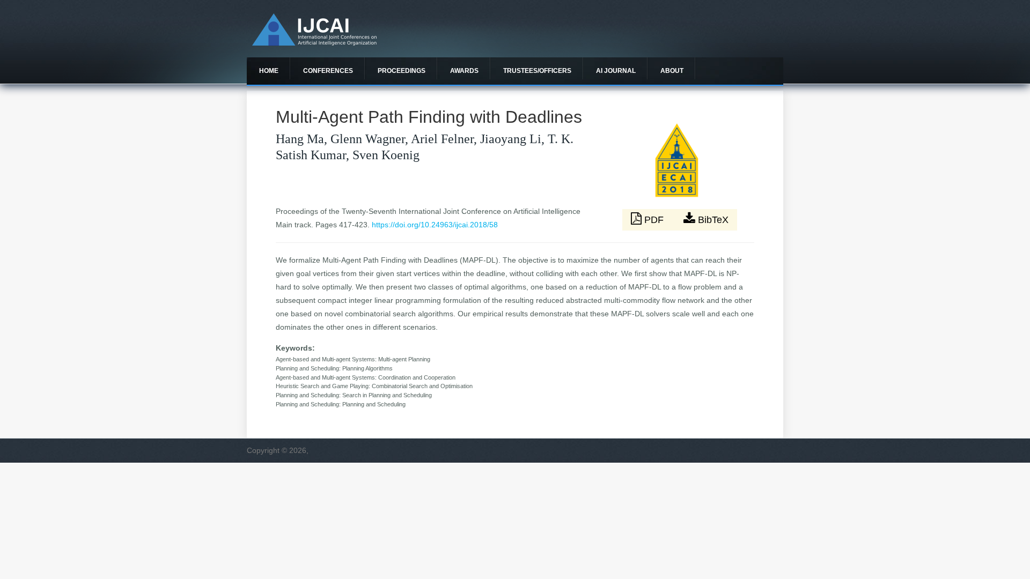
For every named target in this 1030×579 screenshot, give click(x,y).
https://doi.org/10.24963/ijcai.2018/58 (435, 224)
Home (268, 71)
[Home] (314, 43)
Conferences (328, 71)
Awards (464, 71)
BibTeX (712, 219)
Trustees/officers (537, 71)
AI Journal (616, 71)
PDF (654, 219)
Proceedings (401, 71)
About (671, 71)
